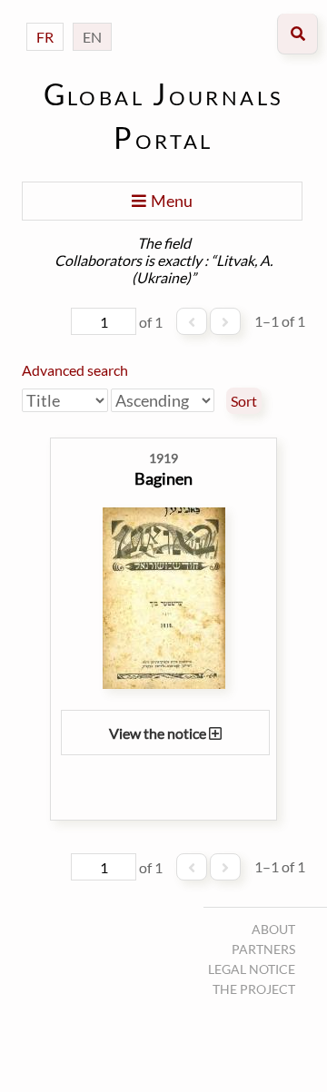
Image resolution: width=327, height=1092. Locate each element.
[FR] (45, 18)
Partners (263, 949)
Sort (244, 401)
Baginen (163, 478)
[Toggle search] (297, 34)
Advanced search (75, 370)
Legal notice (251, 969)
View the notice (159, 733)
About (273, 929)
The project (254, 989)
